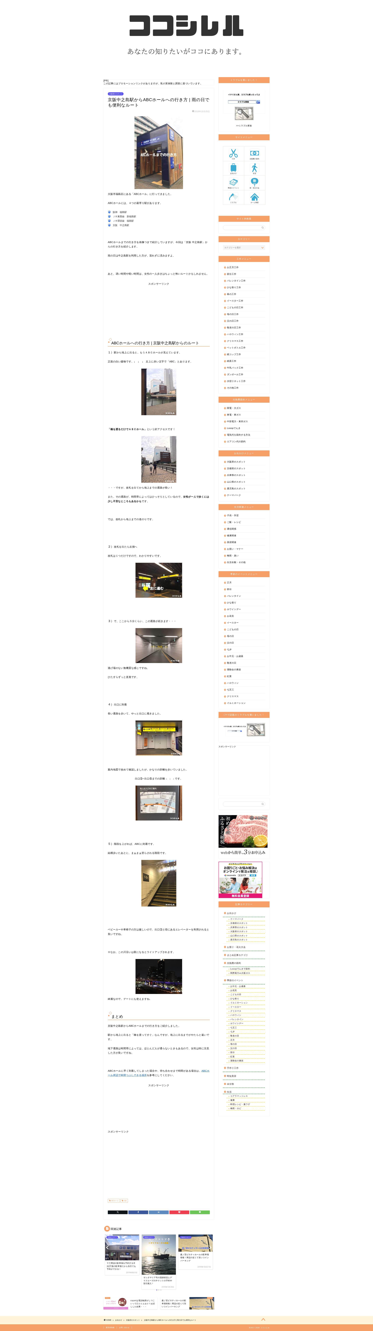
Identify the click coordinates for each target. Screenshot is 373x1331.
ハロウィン (233, 683)
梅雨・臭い (233, 555)
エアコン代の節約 (236, 441)
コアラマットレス (239, 1096)
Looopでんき (234, 428)
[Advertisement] (159, 306)
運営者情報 (110, 1327)
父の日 (230, 642)
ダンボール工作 (235, 374)
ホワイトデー (234, 609)
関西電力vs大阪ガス (240, 973)
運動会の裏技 (234, 669)
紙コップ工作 (234, 354)
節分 (229, 589)
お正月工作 (233, 267)
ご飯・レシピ (234, 522)
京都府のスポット (236, 468)
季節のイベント (235, 980)
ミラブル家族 (245, 126)
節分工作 (231, 274)
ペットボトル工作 (236, 347)
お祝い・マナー (235, 549)
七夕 (229, 649)
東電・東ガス (234, 414)
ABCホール (114, 1200)
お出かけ (231, 913)
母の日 (230, 636)
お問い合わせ (124, 1327)
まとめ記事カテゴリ (237, 955)
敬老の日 (231, 663)
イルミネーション (236, 703)
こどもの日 (233, 629)
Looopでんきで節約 (240, 969)
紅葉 (229, 676)
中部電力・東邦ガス (237, 421)
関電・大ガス (234, 408)
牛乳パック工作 (235, 367)
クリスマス (233, 696)
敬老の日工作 (234, 327)
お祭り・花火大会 (236, 947)
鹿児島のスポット (236, 488)
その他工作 (233, 388)
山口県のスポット (236, 482)
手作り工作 (233, 1068)
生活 (229, 1092)
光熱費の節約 (234, 963)
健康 (232, 1100)
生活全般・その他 (236, 562)
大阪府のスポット (115, 94)
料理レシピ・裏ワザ (240, 1104)
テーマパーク (234, 495)
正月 (229, 582)
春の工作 (231, 294)
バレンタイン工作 (236, 280)
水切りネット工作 (236, 381)
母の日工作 (233, 314)
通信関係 (231, 529)
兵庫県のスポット (236, 475)
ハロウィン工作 (235, 334)
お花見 (230, 616)
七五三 (230, 689)
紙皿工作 (231, 361)
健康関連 (231, 535)
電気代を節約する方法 (238, 435)
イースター (233, 622)
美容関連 (231, 542)
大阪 (125, 1200)
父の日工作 (233, 321)
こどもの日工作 (235, 307)
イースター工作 (235, 300)
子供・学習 (233, 515)
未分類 (230, 1084)
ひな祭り (231, 602)
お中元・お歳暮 (235, 656)
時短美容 (231, 1076)
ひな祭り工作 (234, 287)
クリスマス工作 (235, 341)
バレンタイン (234, 596)
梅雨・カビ (235, 1108)
